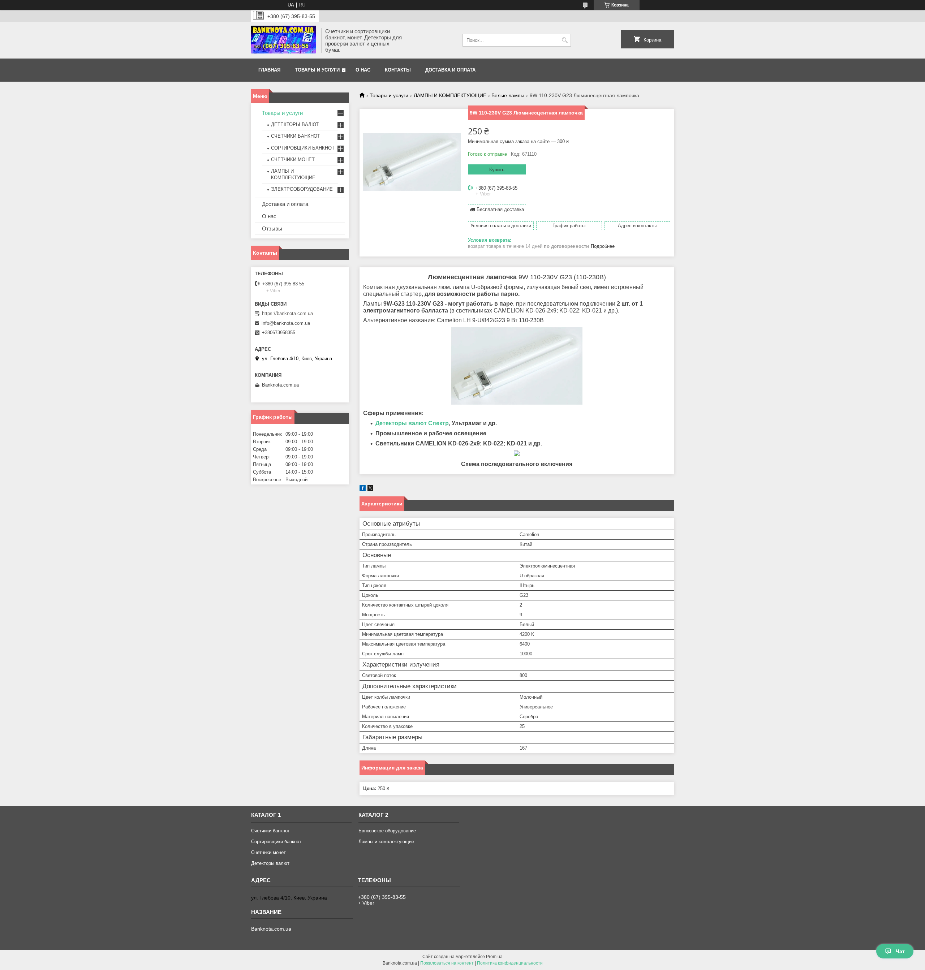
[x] (370, 489)
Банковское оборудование (387, 830)
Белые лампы (507, 95)
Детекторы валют (270, 863)
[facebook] (363, 489)
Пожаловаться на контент (447, 963)
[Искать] (564, 40)
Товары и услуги (317, 70)
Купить (496, 169)
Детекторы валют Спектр (412, 423)
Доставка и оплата (450, 70)
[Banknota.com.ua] (283, 40)
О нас (363, 70)
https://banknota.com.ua (287, 313)
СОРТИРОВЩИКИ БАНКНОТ (303, 148)
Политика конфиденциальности (510, 963)
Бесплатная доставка (500, 209)
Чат (900, 951)
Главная (269, 70)
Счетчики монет (268, 852)
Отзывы (272, 228)
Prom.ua (494, 956)
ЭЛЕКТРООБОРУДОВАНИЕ (302, 189)
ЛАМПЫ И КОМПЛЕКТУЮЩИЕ (450, 95)
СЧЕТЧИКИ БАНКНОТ (295, 136)
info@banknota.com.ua (286, 323)
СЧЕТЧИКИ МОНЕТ (293, 159)
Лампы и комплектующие (386, 841)
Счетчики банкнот (270, 830)
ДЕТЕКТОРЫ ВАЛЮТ (295, 124)
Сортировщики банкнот (276, 841)
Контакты (398, 70)
